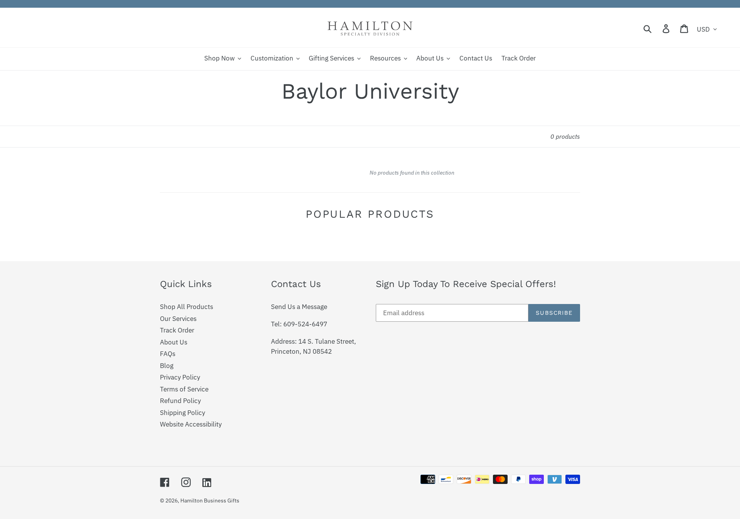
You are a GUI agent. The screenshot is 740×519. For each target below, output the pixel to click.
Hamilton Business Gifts (209, 500)
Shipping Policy (182, 412)
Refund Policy (180, 400)
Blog (166, 365)
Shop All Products (186, 306)
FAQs (167, 353)
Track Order (177, 330)
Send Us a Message (299, 306)
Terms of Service (184, 389)
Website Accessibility (191, 424)
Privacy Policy (180, 377)
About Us (173, 342)
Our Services (178, 318)
